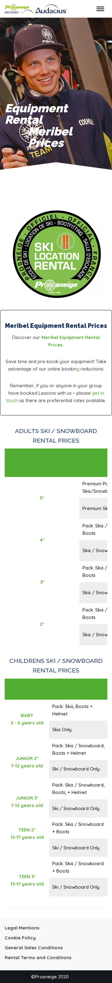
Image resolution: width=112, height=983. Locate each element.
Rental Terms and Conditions (38, 957)
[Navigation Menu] (100, 8)
